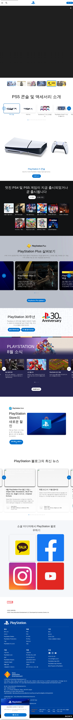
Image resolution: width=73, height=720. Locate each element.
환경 (49, 631)
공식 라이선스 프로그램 (32, 667)
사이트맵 (54, 710)
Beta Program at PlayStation (55, 666)
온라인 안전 (51, 636)
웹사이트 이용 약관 (43, 710)
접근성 (50, 634)
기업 (5, 641)
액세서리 (28, 641)
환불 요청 (6, 664)
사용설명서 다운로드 (9, 667)
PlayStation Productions (10, 639)
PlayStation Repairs (9, 659)
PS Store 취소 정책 (31, 655)
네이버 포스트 (51, 656)
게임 (27, 643)
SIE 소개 (6, 631)
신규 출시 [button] (32, 197)
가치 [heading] (49, 629)
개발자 (28, 664)
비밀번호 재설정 (8, 662)
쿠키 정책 (49, 710)
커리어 (5, 634)
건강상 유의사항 (30, 662)
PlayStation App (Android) (54, 663)
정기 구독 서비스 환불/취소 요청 (63, 710)
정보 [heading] (5, 629)
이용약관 (28, 652)
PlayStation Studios (9, 636)
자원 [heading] (27, 650)
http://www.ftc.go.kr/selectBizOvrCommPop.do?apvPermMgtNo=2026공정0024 (33, 693)
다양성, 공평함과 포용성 (54, 639)
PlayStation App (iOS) (53, 661)
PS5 (27, 631)
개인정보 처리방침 (34, 710)
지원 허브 (6, 652)
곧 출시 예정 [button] (40, 197)
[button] (11, 83)
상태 (5, 657)
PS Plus (28, 639)
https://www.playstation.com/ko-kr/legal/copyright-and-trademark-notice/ (42, 682)
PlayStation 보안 (8, 655)
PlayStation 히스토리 (9, 643)
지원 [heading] (5, 650)
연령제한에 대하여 (31, 659)
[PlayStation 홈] (33, 2)
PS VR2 (28, 636)
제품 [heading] (27, 629)
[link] (36, 368)
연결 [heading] (49, 650)
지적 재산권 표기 (30, 657)
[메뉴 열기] (2, 3)
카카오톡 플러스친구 (53, 658)
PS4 (27, 634)
